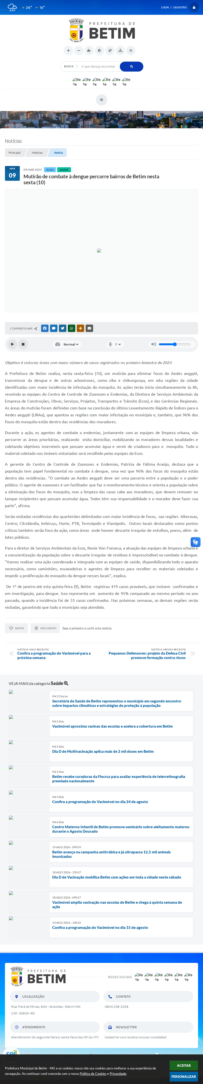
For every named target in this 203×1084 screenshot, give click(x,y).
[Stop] (23, 344)
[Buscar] (131, 67)
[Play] (12, 344)
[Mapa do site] (120, 50)
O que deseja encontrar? (101, 59)
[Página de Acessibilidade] (130, 50)
